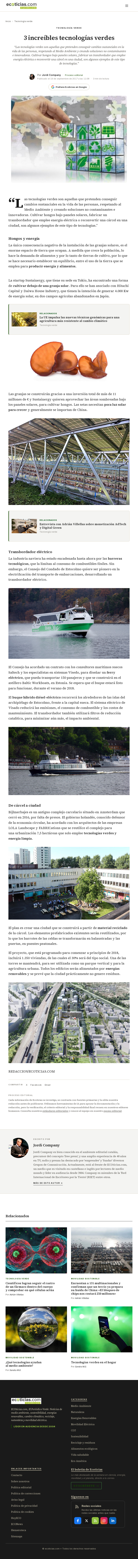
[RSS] (95, 1520)
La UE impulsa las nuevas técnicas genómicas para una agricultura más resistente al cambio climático (79, 319)
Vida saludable (80, 1455)
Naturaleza (77, 1412)
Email (48, 1084)
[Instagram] (104, 1520)
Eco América (79, 1461)
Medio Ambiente (81, 1406)
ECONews (17, 1524)
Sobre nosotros (20, 1481)
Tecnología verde (23, 21)
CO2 (73, 1430)
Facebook (36, 1084)
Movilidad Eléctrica (83, 1424)
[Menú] (126, 5)
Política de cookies (22, 1512)
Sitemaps (16, 1536)
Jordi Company (51, 75)
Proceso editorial (74, 75)
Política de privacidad (24, 1506)
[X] (86, 1520)
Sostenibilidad (79, 1436)
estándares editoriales (55, 1111)
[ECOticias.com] (22, 6)
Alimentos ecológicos (84, 1448)
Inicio (8, 21)
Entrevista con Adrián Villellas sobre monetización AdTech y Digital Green (83, 526)
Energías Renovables (83, 1418)
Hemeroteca (18, 1530)
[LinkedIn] (112, 1520)
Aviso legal (17, 1499)
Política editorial (21, 1487)
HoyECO (16, 1518)
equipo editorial (113, 1111)
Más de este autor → (48, 1183)
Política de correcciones (25, 1493)
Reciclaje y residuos (83, 1442)
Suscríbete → (86, 1485)
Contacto (16, 1475)
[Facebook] (77, 1520)
